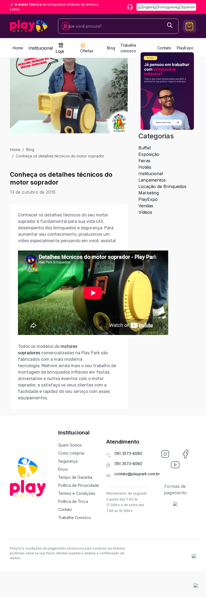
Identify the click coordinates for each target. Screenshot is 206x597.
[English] (146, 7)
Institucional (40, 48)
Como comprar (71, 453)
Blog (111, 48)
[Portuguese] (165, 7)
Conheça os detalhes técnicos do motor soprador (60, 156)
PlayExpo (148, 199)
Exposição (148, 154)
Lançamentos (152, 180)
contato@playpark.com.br (137, 473)
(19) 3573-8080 (128, 453)
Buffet (144, 147)
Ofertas (86, 51)
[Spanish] (186, 7)
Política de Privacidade (78, 485)
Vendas (145, 205)
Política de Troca (73, 501)
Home (18, 48)
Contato (65, 509)
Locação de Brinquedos (162, 186)
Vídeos (145, 212)
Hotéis (144, 167)
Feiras (144, 160)
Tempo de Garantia (75, 477)
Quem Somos (70, 445)
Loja (60, 51)
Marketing (148, 193)
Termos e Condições (76, 493)
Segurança (68, 461)
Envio (63, 469)
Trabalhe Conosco (74, 517)
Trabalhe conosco (128, 48)
